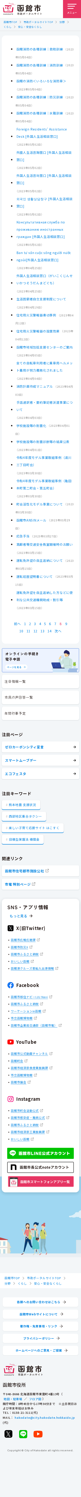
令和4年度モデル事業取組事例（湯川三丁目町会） (44, 461)
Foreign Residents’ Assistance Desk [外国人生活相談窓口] (41, 133)
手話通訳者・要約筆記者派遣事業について (44, 406)
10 (21, 631)
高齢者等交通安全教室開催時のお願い (44, 544)
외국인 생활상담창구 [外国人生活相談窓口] (44, 202)
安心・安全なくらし (30, 26)
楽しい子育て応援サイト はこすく (34, 828)
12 (36, 631)
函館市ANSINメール (31, 520)
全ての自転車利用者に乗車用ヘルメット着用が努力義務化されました (44, 366)
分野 (62, 22)
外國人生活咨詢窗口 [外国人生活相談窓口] (44, 156)
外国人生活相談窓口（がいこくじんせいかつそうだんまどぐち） (44, 279)
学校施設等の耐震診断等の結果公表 (43, 441)
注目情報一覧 (15, 681)
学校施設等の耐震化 (31, 425)
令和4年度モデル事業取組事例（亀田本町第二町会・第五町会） (44, 484)
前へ (17, 623)
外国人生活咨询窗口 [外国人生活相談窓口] (44, 179)
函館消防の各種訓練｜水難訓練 (39, 113)
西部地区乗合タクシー (25, 816)
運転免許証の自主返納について (39, 560)
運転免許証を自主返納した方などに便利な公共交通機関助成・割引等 (44, 596)
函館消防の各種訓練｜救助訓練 (39, 49)
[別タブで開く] (8, 1434)
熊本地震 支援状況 (22, 804)
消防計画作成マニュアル (34, 386)
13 (42, 631)
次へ (58, 631)
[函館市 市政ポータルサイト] (22, 9)
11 (29, 631)
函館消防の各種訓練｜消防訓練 (39, 65)
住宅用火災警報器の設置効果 (38, 331)
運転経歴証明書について (34, 576)
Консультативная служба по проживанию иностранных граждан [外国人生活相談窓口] (40, 229)
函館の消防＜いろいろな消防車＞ (41, 81)
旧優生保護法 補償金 (24, 839)
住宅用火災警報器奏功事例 (36, 315)
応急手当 (23, 536)
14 (49, 631)
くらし (7, 26)
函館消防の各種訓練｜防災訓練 (39, 97)
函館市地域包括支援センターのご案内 (44, 347)
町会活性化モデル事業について (39, 504)
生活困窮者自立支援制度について (41, 299)
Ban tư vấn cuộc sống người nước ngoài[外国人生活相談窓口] (43, 256)
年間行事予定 (15, 713)
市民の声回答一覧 (18, 697)
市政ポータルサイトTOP (38, 22)
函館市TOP (10, 22)
